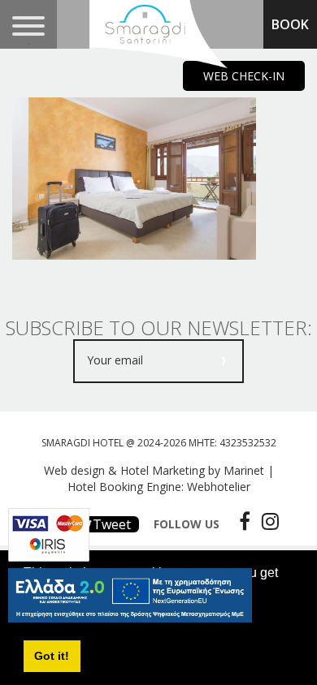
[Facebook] (240, 521)
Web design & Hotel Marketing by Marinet (154, 470)
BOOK (290, 24)
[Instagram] (266, 521)
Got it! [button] (51, 655)
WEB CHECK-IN (243, 76)
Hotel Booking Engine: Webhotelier (158, 486)
